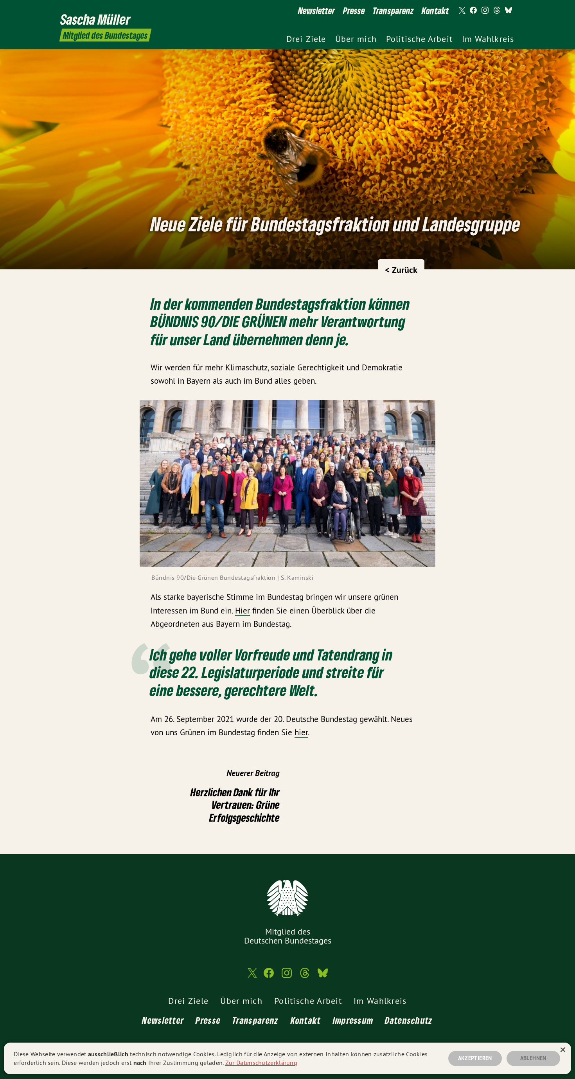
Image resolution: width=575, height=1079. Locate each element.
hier (301, 732)
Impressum (353, 1020)
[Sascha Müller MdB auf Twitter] (461, 10)
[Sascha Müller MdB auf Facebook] (473, 10)
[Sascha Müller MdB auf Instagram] (485, 10)
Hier (242, 610)
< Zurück (401, 270)
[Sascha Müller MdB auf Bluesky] (508, 10)
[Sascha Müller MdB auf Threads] (497, 10)
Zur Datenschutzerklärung (261, 1062)
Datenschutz (409, 1020)
